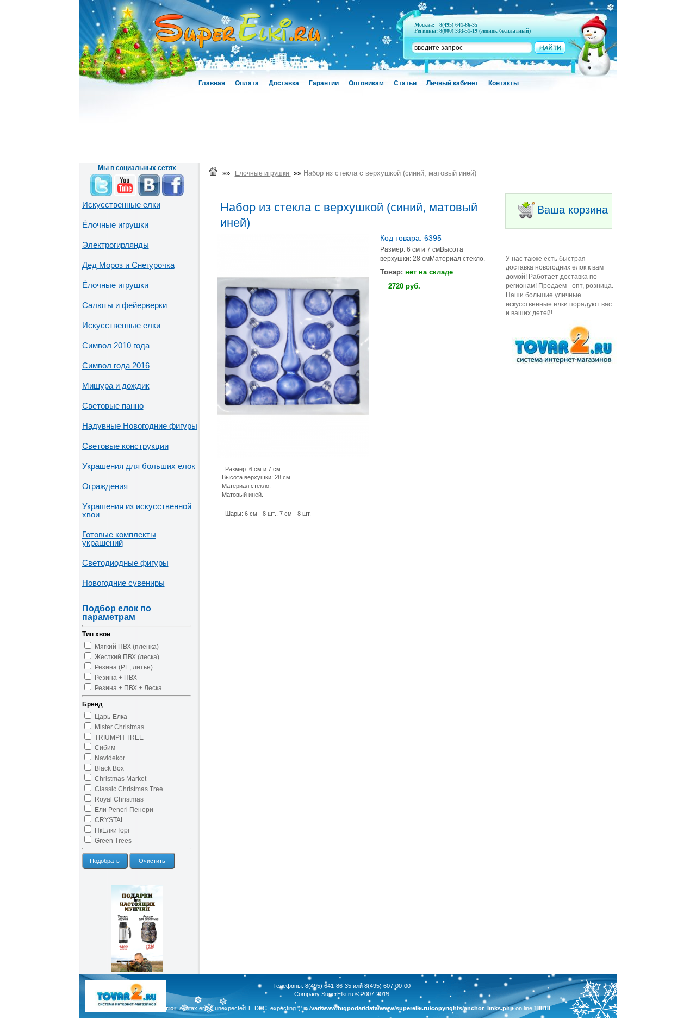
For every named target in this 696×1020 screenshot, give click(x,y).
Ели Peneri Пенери (124, 810)
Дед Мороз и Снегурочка (128, 265)
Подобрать (105, 861)
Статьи (405, 83)
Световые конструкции (125, 445)
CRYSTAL (110, 820)
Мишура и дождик (116, 385)
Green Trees (113, 840)
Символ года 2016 (116, 365)
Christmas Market (120, 779)
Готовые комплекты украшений (119, 538)
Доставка (284, 83)
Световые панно (113, 405)
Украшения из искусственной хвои (136, 510)
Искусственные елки (121, 204)
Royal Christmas (119, 799)
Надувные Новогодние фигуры (139, 425)
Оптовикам (366, 83)
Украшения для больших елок (138, 466)
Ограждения (105, 486)
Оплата (247, 83)
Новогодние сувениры (123, 582)
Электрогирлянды (115, 244)
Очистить (152, 861)
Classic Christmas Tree (129, 789)
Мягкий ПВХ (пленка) (127, 646)
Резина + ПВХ (116, 677)
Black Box (109, 768)
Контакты (503, 83)
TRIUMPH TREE (119, 737)
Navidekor (110, 758)
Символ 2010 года (116, 345)
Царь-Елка (111, 717)
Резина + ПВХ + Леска (128, 688)
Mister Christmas (119, 727)
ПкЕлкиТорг (112, 830)
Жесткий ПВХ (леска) (127, 657)
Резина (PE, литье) (124, 667)
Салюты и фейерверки (124, 305)
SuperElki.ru (337, 994)
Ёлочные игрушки (115, 285)
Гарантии (324, 83)
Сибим (105, 748)
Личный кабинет (452, 83)
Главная (211, 83)
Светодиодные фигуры (125, 562)
